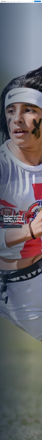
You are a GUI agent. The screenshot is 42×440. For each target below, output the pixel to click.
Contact (19, 1)
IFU (16, 1)
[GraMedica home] (3, 1)
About (14, 1)
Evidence (8, 1)
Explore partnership (37, 1)
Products (11, 1)
